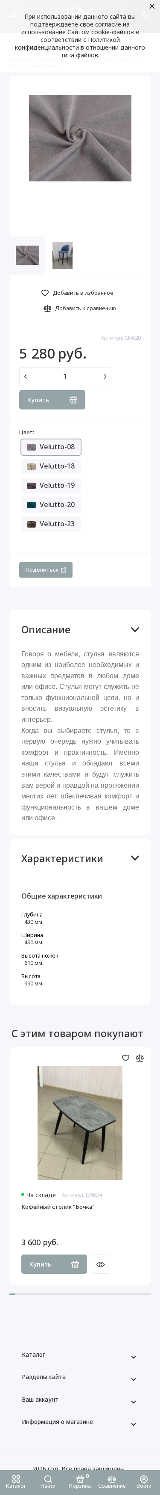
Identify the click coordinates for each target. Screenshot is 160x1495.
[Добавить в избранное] (126, 1058)
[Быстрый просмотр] (100, 1264)
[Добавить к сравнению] (140, 1058)
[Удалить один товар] (25, 377)
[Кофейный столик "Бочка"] (80, 1123)
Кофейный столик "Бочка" (58, 1206)
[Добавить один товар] (105, 377)
